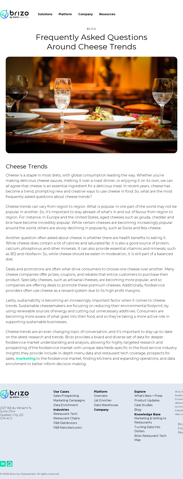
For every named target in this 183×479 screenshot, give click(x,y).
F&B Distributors (65, 423)
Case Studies (143, 405)
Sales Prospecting (66, 395)
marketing (26, 358)
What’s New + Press (148, 395)
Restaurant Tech (65, 414)
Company (85, 14)
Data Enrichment (65, 405)
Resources (107, 14)
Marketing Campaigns (69, 400)
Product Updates (146, 400)
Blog (137, 409)
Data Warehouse (106, 405)
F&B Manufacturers (67, 427)
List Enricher (103, 400)
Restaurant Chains (66, 418)
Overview (101, 395)
